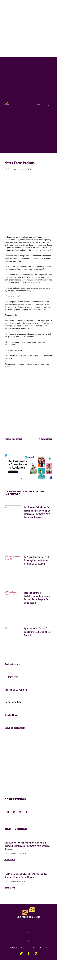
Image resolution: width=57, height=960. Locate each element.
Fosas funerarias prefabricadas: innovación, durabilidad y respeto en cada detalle (37, 597)
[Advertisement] (28, 28)
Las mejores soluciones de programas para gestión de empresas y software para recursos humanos (37, 512)
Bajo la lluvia (11, 715)
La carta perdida (13, 702)
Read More (9, 860)
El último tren (11, 676)
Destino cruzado (12, 664)
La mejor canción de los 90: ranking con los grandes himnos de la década (37, 560)
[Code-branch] (35, 953)
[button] (38, 105)
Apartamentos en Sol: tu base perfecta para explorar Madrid (37, 632)
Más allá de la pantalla (16, 689)
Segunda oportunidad (15, 727)
